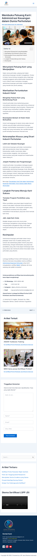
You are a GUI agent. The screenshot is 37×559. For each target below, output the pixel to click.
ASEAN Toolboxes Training (14, 342)
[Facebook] (4, 546)
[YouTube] (10, 546)
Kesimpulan (8, 60)
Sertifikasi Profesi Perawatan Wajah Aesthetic (15, 472)
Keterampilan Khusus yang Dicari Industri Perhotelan (16, 56)
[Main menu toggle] (33, 3)
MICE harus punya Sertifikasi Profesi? (18, 369)
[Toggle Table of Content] (30, 49)
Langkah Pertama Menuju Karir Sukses (15, 59)
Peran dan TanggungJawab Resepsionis (13, 474)
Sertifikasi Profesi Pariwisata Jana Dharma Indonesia (19, 344)
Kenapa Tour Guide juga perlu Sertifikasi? (13, 483)
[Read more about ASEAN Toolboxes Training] (18, 330)
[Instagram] (7, 546)
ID (4, 344)
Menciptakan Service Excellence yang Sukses (15, 477)
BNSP (18, 265)
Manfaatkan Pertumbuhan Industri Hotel (15, 53)
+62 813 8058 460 (12, 538)
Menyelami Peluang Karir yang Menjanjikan (16, 51)
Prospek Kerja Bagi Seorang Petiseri (12, 480)
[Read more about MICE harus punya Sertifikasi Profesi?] (18, 358)
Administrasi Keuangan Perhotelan (13, 263)
